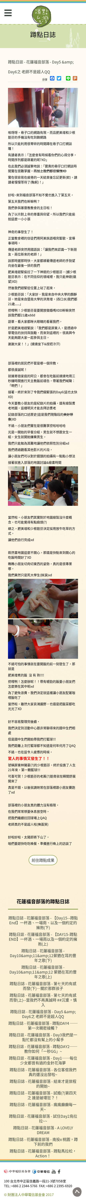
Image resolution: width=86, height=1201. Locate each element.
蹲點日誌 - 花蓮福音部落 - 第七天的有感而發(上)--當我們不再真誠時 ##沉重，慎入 (43, 999)
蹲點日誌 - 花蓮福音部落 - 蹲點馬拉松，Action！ (43, 1153)
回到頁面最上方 (77, 1192)
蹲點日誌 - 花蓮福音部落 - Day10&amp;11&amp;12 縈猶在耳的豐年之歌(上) (43, 971)
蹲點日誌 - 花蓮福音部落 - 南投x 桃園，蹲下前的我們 (43, 1142)
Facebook (60, 1172)
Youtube (53, 1172)
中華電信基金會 (17, 1171)
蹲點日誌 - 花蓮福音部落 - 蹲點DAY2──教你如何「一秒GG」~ (43, 1049)
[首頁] (41, 16)
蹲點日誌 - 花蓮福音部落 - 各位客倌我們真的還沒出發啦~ (43, 1072)
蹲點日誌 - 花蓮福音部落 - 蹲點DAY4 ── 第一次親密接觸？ (43, 1025)
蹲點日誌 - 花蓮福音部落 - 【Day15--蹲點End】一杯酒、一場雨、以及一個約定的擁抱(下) (43, 922)
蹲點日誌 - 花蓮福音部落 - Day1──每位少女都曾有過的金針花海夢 (43, 1060)
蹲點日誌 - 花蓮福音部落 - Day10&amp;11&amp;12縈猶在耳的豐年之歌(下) (43, 955)
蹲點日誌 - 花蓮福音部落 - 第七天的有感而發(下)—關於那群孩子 (43, 986)
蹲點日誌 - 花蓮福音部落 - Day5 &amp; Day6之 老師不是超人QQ (43, 1014)
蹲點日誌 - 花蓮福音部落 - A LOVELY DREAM (43, 1130)
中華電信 (41, 1172)
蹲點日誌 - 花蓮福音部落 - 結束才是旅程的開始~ (43, 1083)
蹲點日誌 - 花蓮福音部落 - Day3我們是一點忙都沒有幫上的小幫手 (43, 1037)
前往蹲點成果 (43, 860)
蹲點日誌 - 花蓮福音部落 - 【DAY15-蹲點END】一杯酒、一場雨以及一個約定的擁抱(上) (43, 939)
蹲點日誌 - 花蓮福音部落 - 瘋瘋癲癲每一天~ (43, 1107)
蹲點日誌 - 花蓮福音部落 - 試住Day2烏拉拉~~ (43, 1118)
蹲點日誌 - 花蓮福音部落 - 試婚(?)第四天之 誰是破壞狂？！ (43, 1095)
